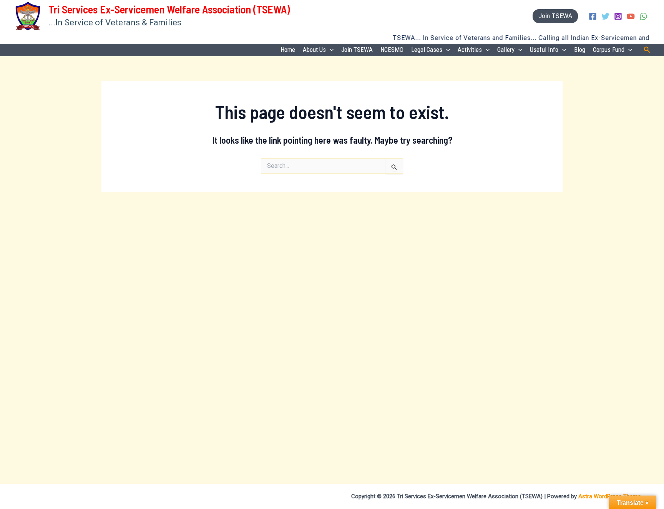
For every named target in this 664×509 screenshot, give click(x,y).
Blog (579, 49)
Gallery (506, 49)
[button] (555, 16)
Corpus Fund (608, 49)
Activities (470, 49)
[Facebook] (593, 16)
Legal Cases (426, 49)
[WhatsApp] (643, 16)
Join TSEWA (357, 49)
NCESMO (391, 49)
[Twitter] (605, 16)
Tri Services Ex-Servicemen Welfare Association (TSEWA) (169, 9)
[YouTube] (631, 16)
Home (288, 49)
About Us (314, 49)
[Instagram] (618, 16)
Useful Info (544, 49)
